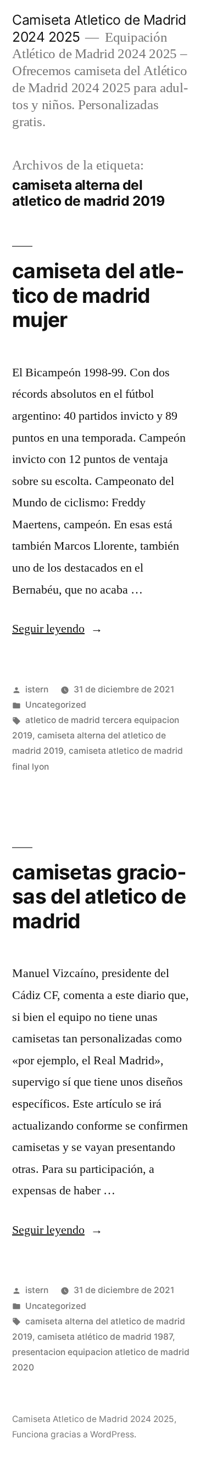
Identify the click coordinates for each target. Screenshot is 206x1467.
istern (36, 689)
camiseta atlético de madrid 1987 (104, 1336)
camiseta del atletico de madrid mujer (98, 295)
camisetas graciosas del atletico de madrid (99, 896)
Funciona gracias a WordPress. (74, 1434)
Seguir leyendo (57, 628)
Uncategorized (55, 704)
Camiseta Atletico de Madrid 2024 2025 (93, 1419)
